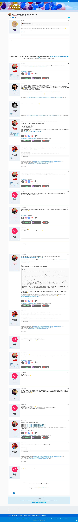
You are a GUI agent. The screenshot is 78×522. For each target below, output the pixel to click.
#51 (68, 254)
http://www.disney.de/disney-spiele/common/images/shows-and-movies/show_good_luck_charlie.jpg (43, 91)
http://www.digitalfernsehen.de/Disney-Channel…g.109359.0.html (31, 257)
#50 (68, 227)
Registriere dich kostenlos (41, 500)
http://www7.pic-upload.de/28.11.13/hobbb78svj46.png (36, 426)
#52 (68, 310)
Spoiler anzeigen (25, 34)
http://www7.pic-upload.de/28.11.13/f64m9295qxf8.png (36, 424)
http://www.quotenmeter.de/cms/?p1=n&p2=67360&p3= (30, 296)
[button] (53, 1)
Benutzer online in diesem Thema (14, 508)
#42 (68, 63)
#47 (68, 171)
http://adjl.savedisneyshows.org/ (55, 161)
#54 (68, 352)
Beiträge (11, 75)
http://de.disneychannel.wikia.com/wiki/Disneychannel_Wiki (11, 115)
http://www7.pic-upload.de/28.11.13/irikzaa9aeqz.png (35, 425)
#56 (68, 388)
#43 (68, 83)
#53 (68, 336)
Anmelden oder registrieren (61, 1)
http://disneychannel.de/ (25, 262)
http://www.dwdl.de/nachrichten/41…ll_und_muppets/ (32, 131)
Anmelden (34, 502)
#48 (68, 191)
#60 (68, 466)
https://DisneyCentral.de (16, 76)
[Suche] (68, 1)
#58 (68, 420)
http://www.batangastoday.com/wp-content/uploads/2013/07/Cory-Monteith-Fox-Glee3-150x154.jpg (43, 115)
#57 (68, 404)
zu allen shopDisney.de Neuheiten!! (43, 248)
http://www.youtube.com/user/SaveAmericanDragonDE (38, 163)
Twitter (22, 31)
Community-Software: (39, 520)
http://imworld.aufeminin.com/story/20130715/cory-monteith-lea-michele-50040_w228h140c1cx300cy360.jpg (44, 97)
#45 (68, 119)
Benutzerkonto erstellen (41, 502)
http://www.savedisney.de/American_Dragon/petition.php (42, 162)
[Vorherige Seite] (9, 17)
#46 (68, 145)
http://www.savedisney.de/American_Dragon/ (13, 159)
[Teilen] (69, 17)
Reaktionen (11, 74)
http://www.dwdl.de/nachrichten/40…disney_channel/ (38, 66)
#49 (68, 207)
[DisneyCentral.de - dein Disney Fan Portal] (39, 6)
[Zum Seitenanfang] (77, 521)
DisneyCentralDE (16, 77)
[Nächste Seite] (18, 17)
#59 (68, 442)
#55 (68, 372)
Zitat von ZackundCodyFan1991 (28, 23)
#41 (68, 20)
